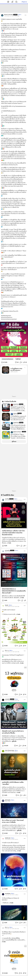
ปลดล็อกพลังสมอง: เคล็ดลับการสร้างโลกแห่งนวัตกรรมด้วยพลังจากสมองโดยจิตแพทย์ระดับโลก (13, 532)
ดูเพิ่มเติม (14, 741)
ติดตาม (19, 14)
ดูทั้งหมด (14, 441)
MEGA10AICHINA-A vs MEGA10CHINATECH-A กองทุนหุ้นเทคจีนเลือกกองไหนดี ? (14, 591)
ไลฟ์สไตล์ (18, 359)
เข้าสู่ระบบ (24, 2)
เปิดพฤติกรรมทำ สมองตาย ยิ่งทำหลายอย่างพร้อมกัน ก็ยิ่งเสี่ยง (13, 732)
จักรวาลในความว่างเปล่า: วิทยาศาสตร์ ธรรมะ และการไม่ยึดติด (13, 821)
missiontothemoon (7, 359)
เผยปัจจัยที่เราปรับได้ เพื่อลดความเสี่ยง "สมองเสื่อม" (13, 783)
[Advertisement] (14, 8)
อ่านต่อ (9, 543)
